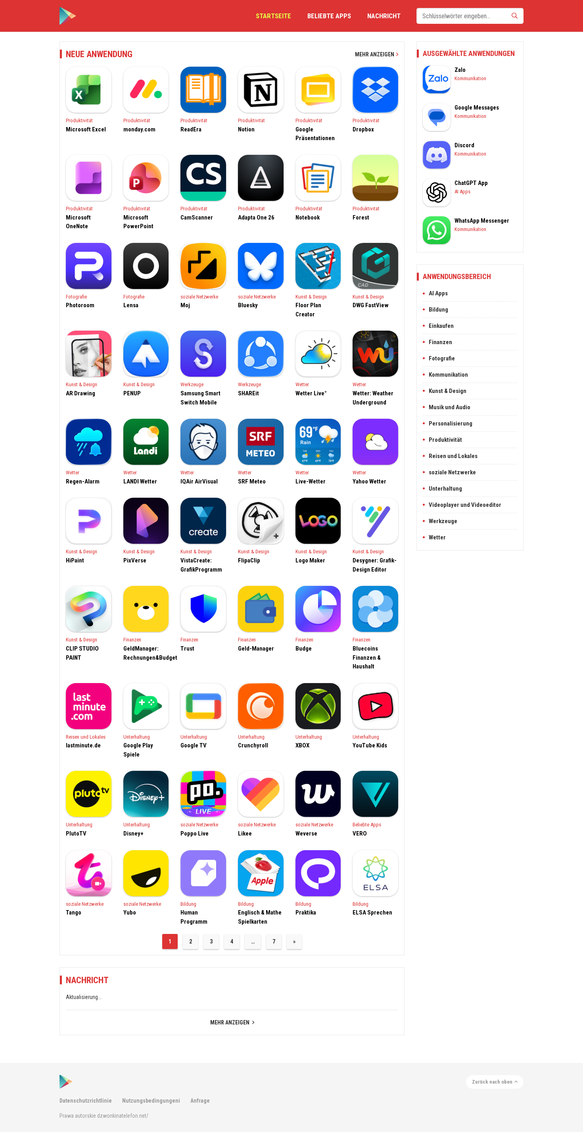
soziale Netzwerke (199, 297)
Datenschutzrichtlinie (85, 1100)
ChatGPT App (471, 183)
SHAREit (248, 393)
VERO (360, 833)
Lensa (130, 305)
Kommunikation (470, 78)
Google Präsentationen (315, 134)
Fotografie (76, 297)
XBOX (302, 745)
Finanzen (132, 640)
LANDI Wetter (140, 481)
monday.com (139, 129)
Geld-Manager (256, 648)
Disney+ (133, 833)
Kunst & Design (311, 297)
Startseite (273, 16)
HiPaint (75, 560)
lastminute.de (83, 745)
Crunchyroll (253, 745)
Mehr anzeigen (374, 54)
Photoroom (80, 305)
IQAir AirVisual (199, 481)
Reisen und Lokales (85, 737)
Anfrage (200, 1100)
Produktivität (79, 120)
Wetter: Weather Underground (373, 398)
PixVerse (134, 560)
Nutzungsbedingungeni (151, 1100)
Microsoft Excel (86, 129)
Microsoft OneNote (78, 222)
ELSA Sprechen (372, 912)
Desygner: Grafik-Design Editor (375, 565)
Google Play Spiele (138, 750)
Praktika (305, 912)
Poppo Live (194, 833)
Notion (246, 129)
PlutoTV (76, 833)
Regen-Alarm (83, 481)
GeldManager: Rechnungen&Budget (146, 653)
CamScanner (196, 217)
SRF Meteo (252, 481)
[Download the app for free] (67, 16)
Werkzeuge (191, 384)
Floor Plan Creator (308, 310)
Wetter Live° (311, 393)
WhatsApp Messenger (482, 220)
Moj (185, 305)
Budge (303, 648)
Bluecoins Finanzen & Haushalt (367, 657)
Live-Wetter (310, 481)
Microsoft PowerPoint (138, 222)
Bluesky (248, 305)
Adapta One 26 (256, 217)
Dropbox (363, 129)
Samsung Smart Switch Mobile (200, 398)
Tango (73, 912)
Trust (187, 648)
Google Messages (477, 107)
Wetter (302, 384)
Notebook (307, 217)
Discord (464, 145)
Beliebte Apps (329, 16)
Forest (361, 217)
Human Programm (193, 917)
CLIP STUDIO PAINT (82, 653)
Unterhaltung (136, 737)
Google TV (193, 745)
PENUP (132, 393)
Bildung (188, 904)
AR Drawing (80, 393)
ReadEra (190, 129)
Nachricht (384, 16)
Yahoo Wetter (369, 481)
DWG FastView (371, 305)
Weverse (306, 833)
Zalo (460, 69)
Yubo (129, 912)
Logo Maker (310, 560)
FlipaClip (249, 560)
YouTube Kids (370, 745)
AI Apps (462, 191)
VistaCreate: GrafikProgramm (201, 565)
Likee (245, 833)
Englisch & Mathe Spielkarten (260, 917)
